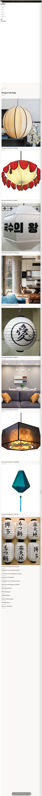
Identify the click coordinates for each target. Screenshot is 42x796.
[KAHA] (5, 4)
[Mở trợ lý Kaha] (30, 794)
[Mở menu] (5, 21)
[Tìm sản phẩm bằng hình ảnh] (13, 794)
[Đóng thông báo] (1, 2)
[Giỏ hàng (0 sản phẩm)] (3, 21)
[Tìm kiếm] (1, 21)
